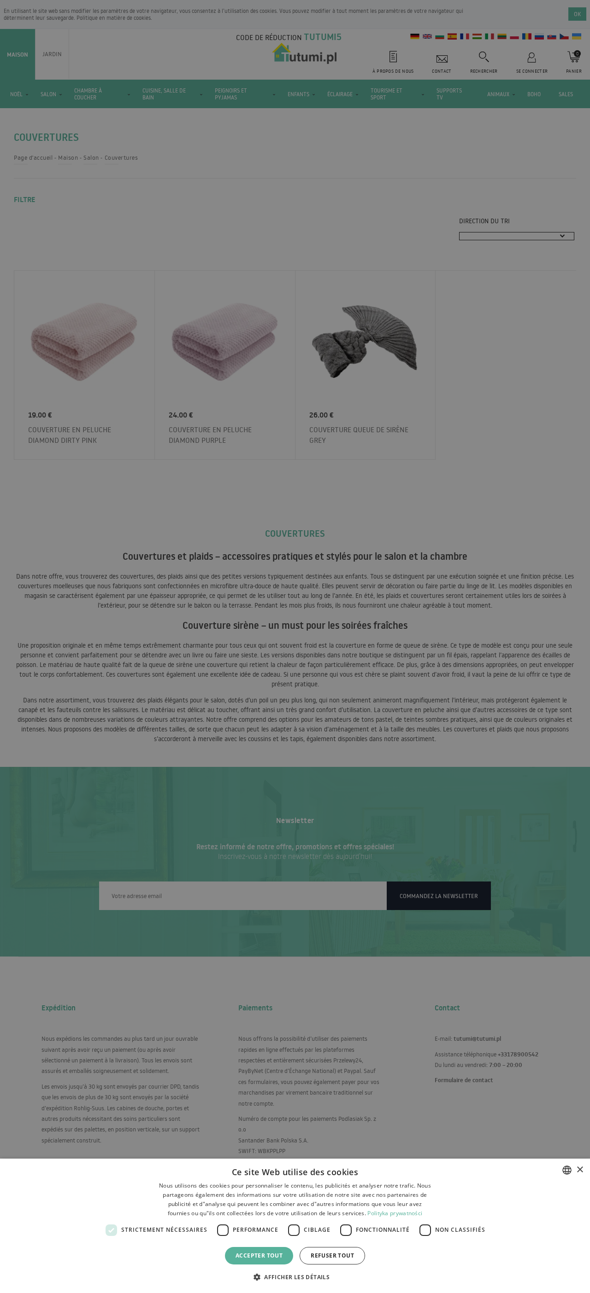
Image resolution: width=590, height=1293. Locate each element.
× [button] (579, 1169)
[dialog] (295, 1226)
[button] (295, 1276)
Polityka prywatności (394, 1213)
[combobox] (567, 1170)
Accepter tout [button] (259, 1255)
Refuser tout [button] (332, 1255)
